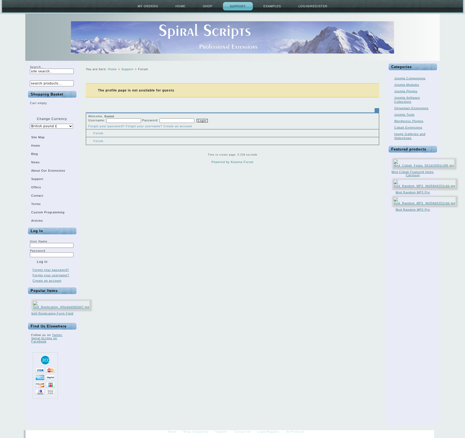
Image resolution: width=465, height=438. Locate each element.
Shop (207, 6)
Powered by (221, 162)
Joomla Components (410, 78)
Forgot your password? (51, 269)
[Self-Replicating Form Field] (61, 307)
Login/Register (312, 6)
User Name (38, 241)
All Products (295, 431)
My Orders (148, 6)
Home (180, 6)
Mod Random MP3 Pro (413, 192)
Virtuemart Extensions (411, 108)
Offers (36, 187)
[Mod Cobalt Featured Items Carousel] (423, 165)
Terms (36, 204)
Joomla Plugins (406, 91)
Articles (37, 220)
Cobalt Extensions (408, 127)
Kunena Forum (242, 162)
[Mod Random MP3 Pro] (424, 186)
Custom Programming (48, 212)
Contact (37, 195)
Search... (37, 67)
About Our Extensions (48, 170)
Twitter (57, 335)
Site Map (38, 137)
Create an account (47, 280)
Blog (34, 154)
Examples (272, 6)
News (35, 162)
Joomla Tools (404, 114)
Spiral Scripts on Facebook (44, 340)
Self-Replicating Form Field (52, 313)
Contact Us (242, 431)
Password (37, 250)
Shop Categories (195, 431)
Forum (98, 133)
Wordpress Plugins (409, 121)
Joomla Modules (406, 84)
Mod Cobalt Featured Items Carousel (413, 173)
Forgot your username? (51, 275)
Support (238, 6)
